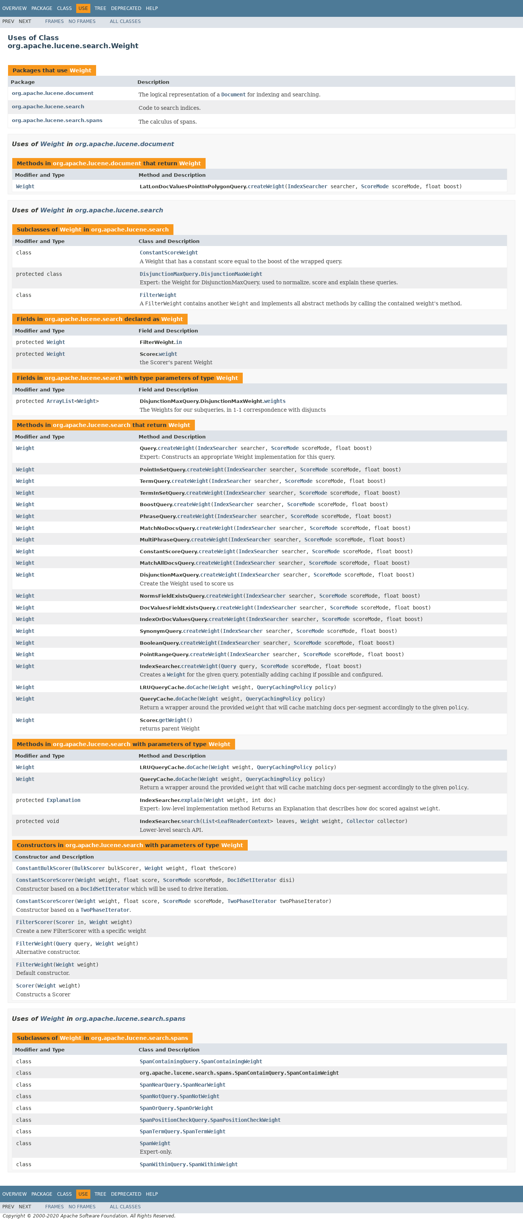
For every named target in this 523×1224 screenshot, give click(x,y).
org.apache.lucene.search (48, 106)
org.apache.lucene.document (52, 93)
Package (41, 8)
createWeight (266, 186)
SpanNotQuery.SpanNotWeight (179, 1096)
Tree (100, 8)
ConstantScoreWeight (169, 252)
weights (275, 401)
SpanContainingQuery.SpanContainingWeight (201, 1061)
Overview (14, 8)
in (179, 342)
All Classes (125, 21)
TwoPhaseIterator (251, 901)
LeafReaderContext (244, 821)
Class (64, 8)
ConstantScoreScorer (45, 880)
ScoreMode (375, 186)
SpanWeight (155, 1143)
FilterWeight (158, 295)
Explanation (63, 800)
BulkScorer (89, 868)
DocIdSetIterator (251, 880)
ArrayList (60, 401)
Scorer (65, 922)
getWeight (172, 720)
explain (192, 800)
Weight (81, 70)
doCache (197, 687)
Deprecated (126, 8)
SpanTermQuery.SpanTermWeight (183, 1131)
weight (168, 354)
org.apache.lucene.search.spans (57, 120)
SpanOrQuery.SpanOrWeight (176, 1108)
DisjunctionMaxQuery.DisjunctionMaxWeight (201, 274)
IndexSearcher (307, 186)
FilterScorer (34, 922)
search (190, 821)
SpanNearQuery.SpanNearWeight (183, 1085)
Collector (360, 821)
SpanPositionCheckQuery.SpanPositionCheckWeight (210, 1120)
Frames (54, 21)
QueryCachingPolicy (284, 687)
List (209, 821)
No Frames (82, 21)
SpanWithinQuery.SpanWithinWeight (189, 1164)
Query (228, 666)
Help (152, 8)
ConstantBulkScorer (43, 868)
